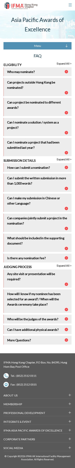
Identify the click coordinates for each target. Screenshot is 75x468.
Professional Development (24, 412)
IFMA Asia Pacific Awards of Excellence (32, 430)
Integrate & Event (17, 421)
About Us (10, 395)
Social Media (13, 448)
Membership (12, 404)
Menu (37, 45)
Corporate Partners (19, 439)
